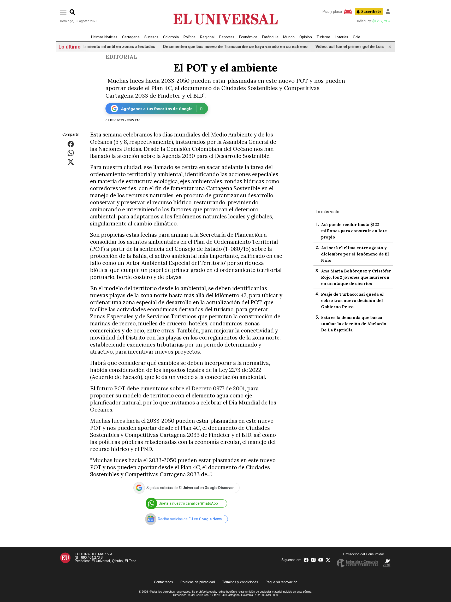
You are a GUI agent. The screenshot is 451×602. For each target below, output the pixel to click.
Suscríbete (371, 11)
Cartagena (131, 37)
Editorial (121, 56)
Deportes (226, 37)
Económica (248, 37)
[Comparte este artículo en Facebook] (71, 143)
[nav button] (63, 11)
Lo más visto (327, 211)
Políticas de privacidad (197, 582)
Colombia (171, 37)
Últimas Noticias (104, 37)
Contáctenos (163, 582)
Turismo (323, 37)
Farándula (270, 37)
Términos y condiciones (240, 582)
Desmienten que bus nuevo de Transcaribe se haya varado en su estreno (220, 46)
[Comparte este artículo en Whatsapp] (71, 152)
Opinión (305, 37)
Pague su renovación (281, 582)
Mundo (289, 37)
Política (189, 37)
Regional (207, 37)
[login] (388, 11)
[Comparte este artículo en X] (71, 161)
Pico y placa (332, 11)
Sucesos (151, 37)
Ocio (356, 37)
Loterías (341, 37)
